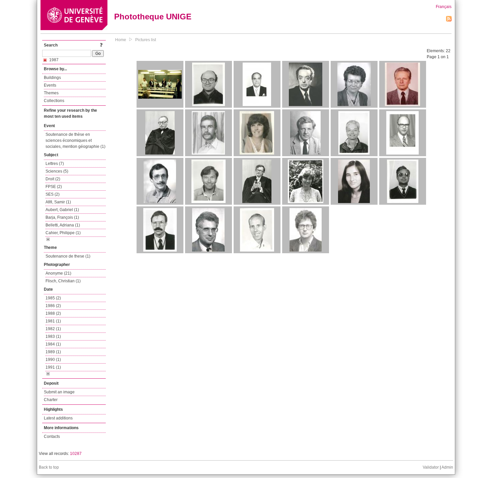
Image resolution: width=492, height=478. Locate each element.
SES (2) (53, 194)
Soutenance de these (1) (68, 256)
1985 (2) (53, 298)
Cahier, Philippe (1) (63, 232)
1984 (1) (53, 344)
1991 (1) (53, 367)
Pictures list (145, 39)
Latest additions (58, 418)
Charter (51, 399)
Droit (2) (53, 179)
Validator (431, 467)
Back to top (49, 467)
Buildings (52, 77)
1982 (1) (53, 328)
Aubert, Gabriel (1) (62, 209)
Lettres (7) (55, 163)
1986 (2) (53, 305)
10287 (76, 453)
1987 (53, 60)
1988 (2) (53, 313)
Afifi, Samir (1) (58, 202)
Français (444, 6)
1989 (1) (53, 352)
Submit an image (59, 392)
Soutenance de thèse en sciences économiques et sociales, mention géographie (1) (75, 140)
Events (50, 85)
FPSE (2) (54, 186)
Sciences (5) (57, 171)
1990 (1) (53, 359)
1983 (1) (53, 336)
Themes (51, 93)
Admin (447, 467)
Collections (54, 100)
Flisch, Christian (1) (63, 281)
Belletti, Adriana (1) (63, 225)
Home (120, 39)
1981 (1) (53, 321)
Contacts (52, 436)
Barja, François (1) (62, 217)
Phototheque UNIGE (152, 16)
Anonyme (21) (58, 273)
